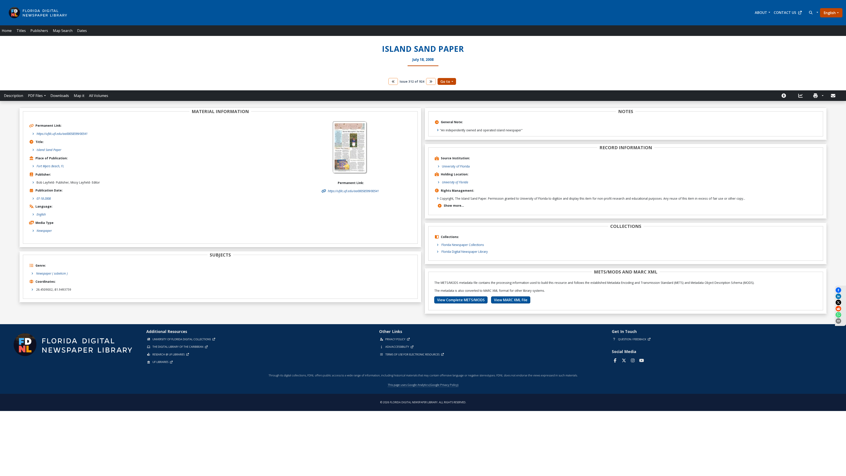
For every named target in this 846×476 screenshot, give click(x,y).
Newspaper (44, 231)
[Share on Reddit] (840, 308)
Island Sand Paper (49, 150)
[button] (813, 12)
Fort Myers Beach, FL (50, 166)
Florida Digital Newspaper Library (465, 251)
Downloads (59, 95)
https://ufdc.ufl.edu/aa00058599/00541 (62, 134)
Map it (79, 95)
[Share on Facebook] (840, 290)
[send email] (840, 321)
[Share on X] (840, 302)
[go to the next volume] (431, 81)
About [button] (761, 12)
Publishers (39, 30)
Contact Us (785, 12)
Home (7, 30)
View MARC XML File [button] (510, 300)
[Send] (833, 95)
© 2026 (423, 402)
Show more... (454, 205)
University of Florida (456, 166)
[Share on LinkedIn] (840, 296)
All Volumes (98, 95)
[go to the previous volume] (393, 81)
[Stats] (802, 95)
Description (13, 95)
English (830, 12)
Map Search (62, 30)
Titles (21, 30)
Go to (445, 81)
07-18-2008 (44, 198)
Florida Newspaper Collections (463, 245)
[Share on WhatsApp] (840, 315)
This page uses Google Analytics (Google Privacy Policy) (423, 385)
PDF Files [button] (35, 95)
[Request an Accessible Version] (785, 95)
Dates (82, 30)
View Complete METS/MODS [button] (461, 300)
